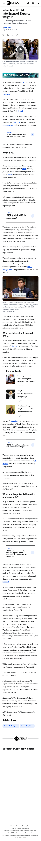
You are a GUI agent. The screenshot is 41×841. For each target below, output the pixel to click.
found (20, 110)
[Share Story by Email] (12, 34)
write (10, 174)
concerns (6, 93)
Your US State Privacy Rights (20, 828)
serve (24, 168)
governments (8, 125)
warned (6, 581)
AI (24, 82)
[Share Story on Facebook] (3, 34)
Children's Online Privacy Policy (13, 830)
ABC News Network (15, 826)
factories (16, 122)
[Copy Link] (17, 34)
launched (14, 421)
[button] (4, 3)
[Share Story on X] (8, 34)
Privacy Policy (26, 826)
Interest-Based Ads (30, 830)
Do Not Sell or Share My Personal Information (16, 835)
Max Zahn (7, 28)
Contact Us (34, 835)
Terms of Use (29, 833)
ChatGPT (14, 346)
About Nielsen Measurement (15, 833)
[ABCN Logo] (13, 3)
